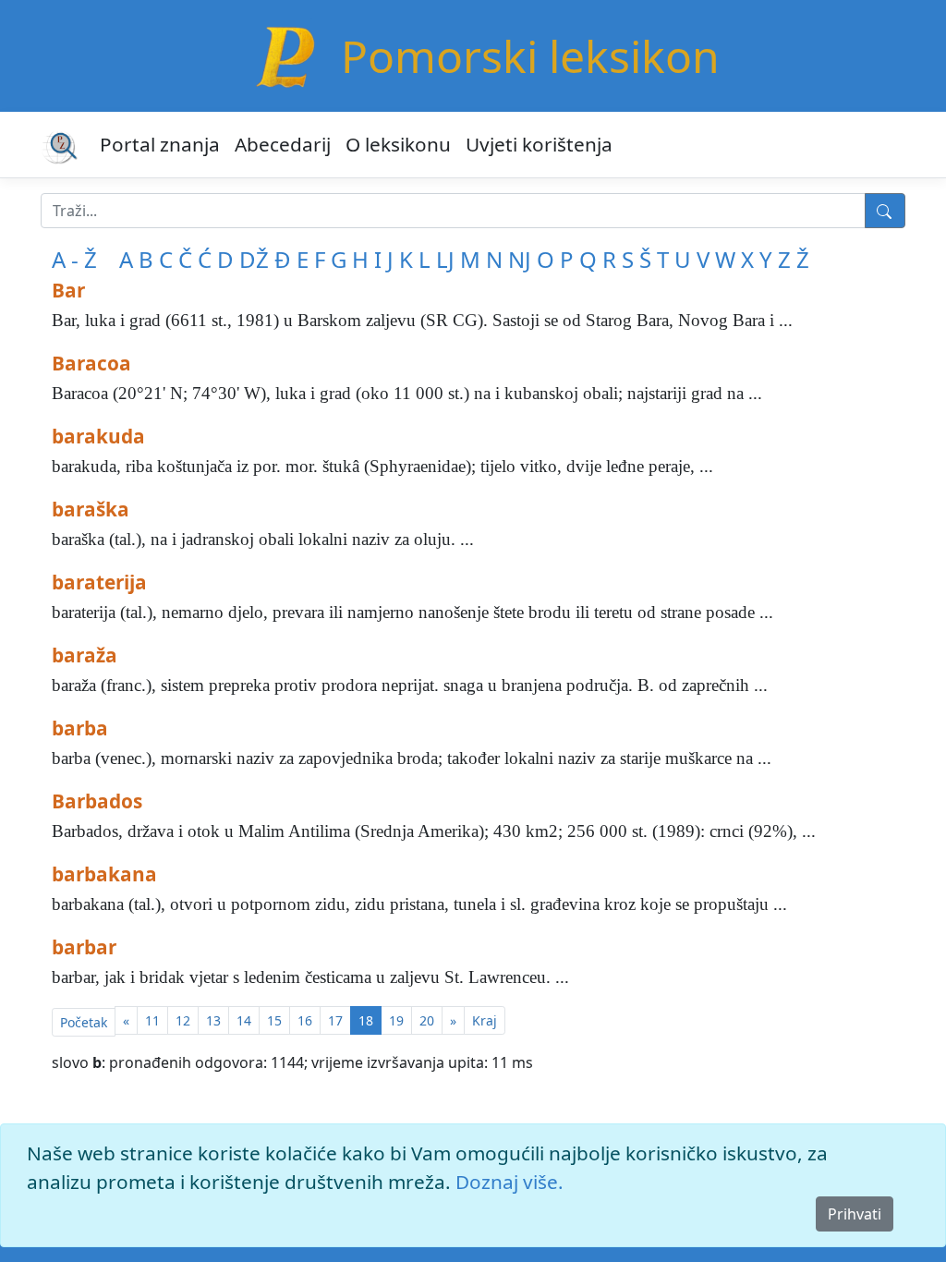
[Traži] (885, 210)
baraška (90, 509)
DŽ (254, 259)
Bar (68, 290)
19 (396, 1020)
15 (274, 1020)
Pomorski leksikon (530, 56)
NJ (519, 259)
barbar (84, 947)
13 (213, 1020)
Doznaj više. (509, 1182)
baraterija (99, 582)
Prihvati (854, 1214)
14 (243, 1020)
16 (304, 1020)
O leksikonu (398, 144)
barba (80, 728)
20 (426, 1020)
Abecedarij (283, 144)
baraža (84, 655)
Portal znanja (160, 144)
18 (365, 1020)
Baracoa (91, 363)
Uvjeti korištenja (539, 144)
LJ (445, 259)
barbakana (104, 874)
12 (183, 1020)
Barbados (97, 801)
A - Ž (74, 259)
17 (335, 1020)
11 (152, 1020)
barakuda (98, 436)
